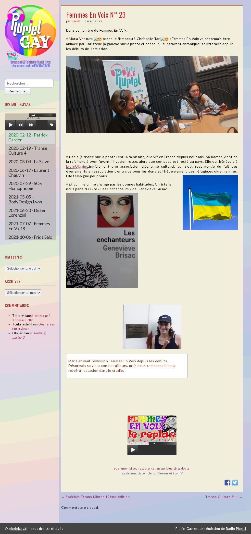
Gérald (76, 21)
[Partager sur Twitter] (235, 482)
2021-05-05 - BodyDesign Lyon (25, 199)
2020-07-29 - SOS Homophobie (25, 186)
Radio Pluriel (236, 529)
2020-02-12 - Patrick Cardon (28, 137)
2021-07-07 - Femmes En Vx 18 (29, 226)
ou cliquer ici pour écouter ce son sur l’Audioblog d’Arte (152, 468)
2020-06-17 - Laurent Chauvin (28, 172)
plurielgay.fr (18, 529)
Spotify (177, 473)
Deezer (163, 473)
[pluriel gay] (30, 36)
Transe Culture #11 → (224, 497)
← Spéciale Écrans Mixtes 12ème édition (95, 497)
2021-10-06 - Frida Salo (30, 237)
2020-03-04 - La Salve (28, 161)
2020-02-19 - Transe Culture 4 (27, 150)
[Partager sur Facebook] (227, 482)
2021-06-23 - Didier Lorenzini (27, 213)
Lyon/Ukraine (77, 166)
